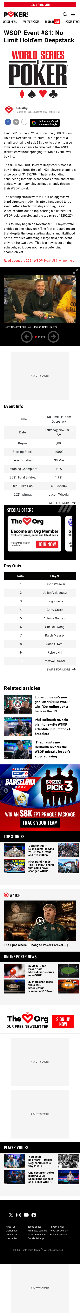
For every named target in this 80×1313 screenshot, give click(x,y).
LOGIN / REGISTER (40, 4)
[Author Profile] (9, 110)
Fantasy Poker (31, 22)
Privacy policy (57, 1226)
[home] (14, 14)
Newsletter (11, 1238)
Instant (52, 22)
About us (10, 1226)
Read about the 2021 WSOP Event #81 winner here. (39, 260)
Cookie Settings (36, 1238)
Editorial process (58, 1234)
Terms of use (34, 1226)
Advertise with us (59, 1230)
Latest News (10, 22)
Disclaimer (11, 1230)
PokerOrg (22, 108)
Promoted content (37, 1230)
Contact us (11, 1234)
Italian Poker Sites (37, 1234)
